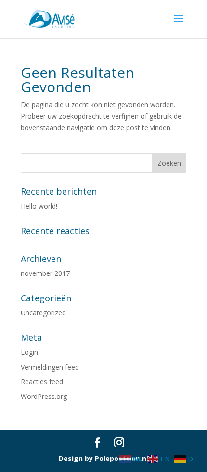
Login (29, 352)
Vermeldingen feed (50, 367)
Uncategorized (43, 312)
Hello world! (39, 206)
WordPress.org (44, 396)
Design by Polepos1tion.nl (103, 458)
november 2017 (45, 273)
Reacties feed (42, 381)
